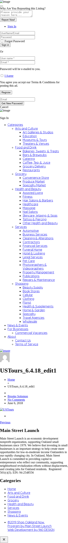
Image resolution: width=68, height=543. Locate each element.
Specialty (29, 314)
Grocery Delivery (34, 166)
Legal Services (33, 257)
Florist (27, 302)
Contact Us (23, 340)
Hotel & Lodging (34, 253)
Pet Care (29, 261)
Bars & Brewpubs (35, 155)
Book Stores (31, 291)
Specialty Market (34, 185)
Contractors (31, 242)
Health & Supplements (38, 306)
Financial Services (35, 246)
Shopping (21, 284)
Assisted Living (33, 193)
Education (30, 136)
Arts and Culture (26, 128)
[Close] (1, 6)
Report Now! (8, 19)
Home (11, 379)
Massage (29, 208)
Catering (29, 159)
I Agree (9, 75)
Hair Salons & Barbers (38, 200)
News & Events (18, 325)
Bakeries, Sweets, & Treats (41, 151)
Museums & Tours (35, 140)
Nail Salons (30, 212)
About (12, 336)
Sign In (12, 26)
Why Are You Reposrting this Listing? (23, 8)
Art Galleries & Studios (38, 132)
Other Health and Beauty (40, 223)
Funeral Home (32, 249)
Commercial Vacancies (31, 333)
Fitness (27, 196)
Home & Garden (34, 310)
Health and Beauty (28, 189)
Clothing (28, 299)
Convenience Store (36, 178)
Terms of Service (26, 344)
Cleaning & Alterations (38, 238)
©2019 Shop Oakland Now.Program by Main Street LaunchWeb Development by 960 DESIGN (31, 526)
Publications (31, 276)
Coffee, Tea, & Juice (36, 162)
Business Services (35, 234)
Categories (15, 125)
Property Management (38, 272)
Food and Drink (25, 147)
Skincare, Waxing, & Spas (40, 215)
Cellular (28, 295)
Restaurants (31, 170)
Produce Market (34, 181)
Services (21, 227)
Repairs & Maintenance (39, 280)
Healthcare (30, 204)
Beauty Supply (33, 287)
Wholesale (30, 321)
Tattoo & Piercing (34, 219)
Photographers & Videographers (35, 266)
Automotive (31, 231)
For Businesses (18, 329)
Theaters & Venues (36, 143)
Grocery (20, 174)
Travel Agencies (33, 318)
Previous (5, 422)
